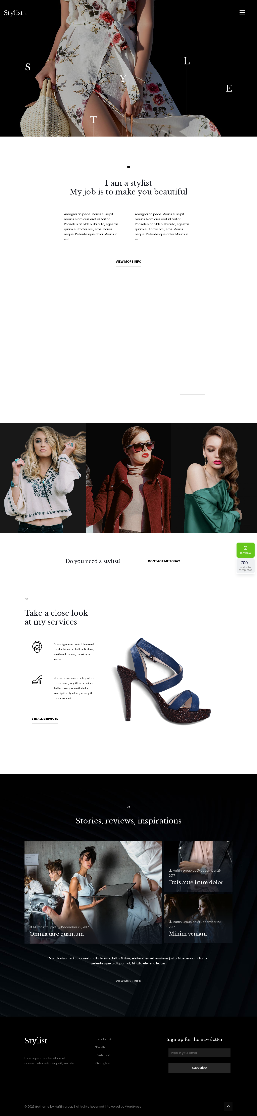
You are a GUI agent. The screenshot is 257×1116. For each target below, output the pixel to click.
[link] (43, 478)
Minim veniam (188, 934)
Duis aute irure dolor (196, 882)
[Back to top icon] (228, 1106)
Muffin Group (42, 927)
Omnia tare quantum (57, 934)
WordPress (133, 1106)
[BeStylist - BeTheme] (15, 13)
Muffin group (64, 1106)
